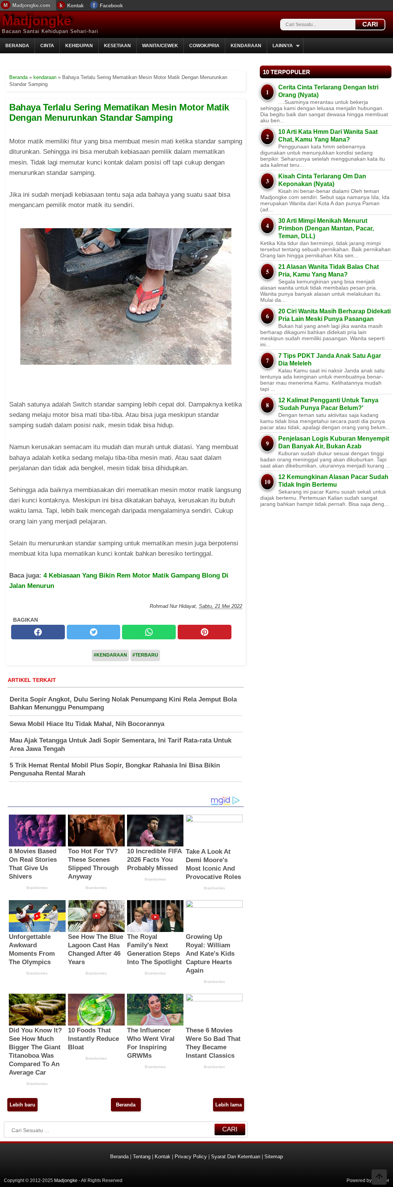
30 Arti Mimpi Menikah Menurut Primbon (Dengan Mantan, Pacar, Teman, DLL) (326, 228)
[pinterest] (204, 632)
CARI (370, 24)
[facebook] (38, 632)
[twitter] (94, 632)
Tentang (141, 1156)
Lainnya (282, 45)
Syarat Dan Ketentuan (235, 1156)
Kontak (75, 5)
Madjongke (36, 20)
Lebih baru (22, 1105)
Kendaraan (246, 45)
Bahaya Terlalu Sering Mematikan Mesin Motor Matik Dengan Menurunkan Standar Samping (119, 112)
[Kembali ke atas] (379, 1177)
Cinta (47, 45)
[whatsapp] (149, 632)
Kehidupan (79, 45)
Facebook (111, 5)
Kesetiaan (117, 45)
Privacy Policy (191, 1156)
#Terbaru (145, 655)
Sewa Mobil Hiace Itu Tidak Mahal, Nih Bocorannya (87, 724)
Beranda (17, 45)
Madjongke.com (31, 5)
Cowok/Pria (204, 45)
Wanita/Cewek (160, 45)
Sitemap (273, 1156)
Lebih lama (228, 1105)
